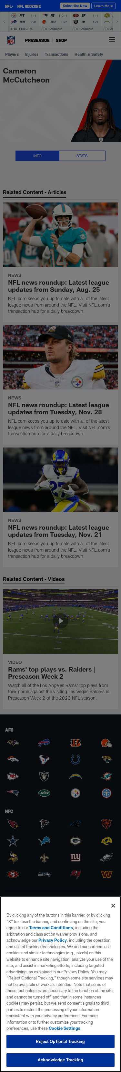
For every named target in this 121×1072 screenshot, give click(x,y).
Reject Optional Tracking (60, 1041)
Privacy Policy (52, 940)
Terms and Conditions (51, 927)
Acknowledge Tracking (60, 1059)
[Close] (113, 906)
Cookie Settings (64, 1028)
